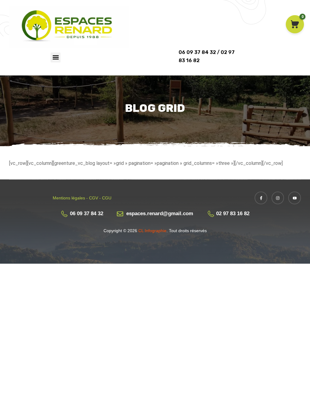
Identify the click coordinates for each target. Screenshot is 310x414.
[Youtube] (294, 198)
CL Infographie (152, 230)
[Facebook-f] (261, 198)
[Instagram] (278, 198)
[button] (56, 57)
